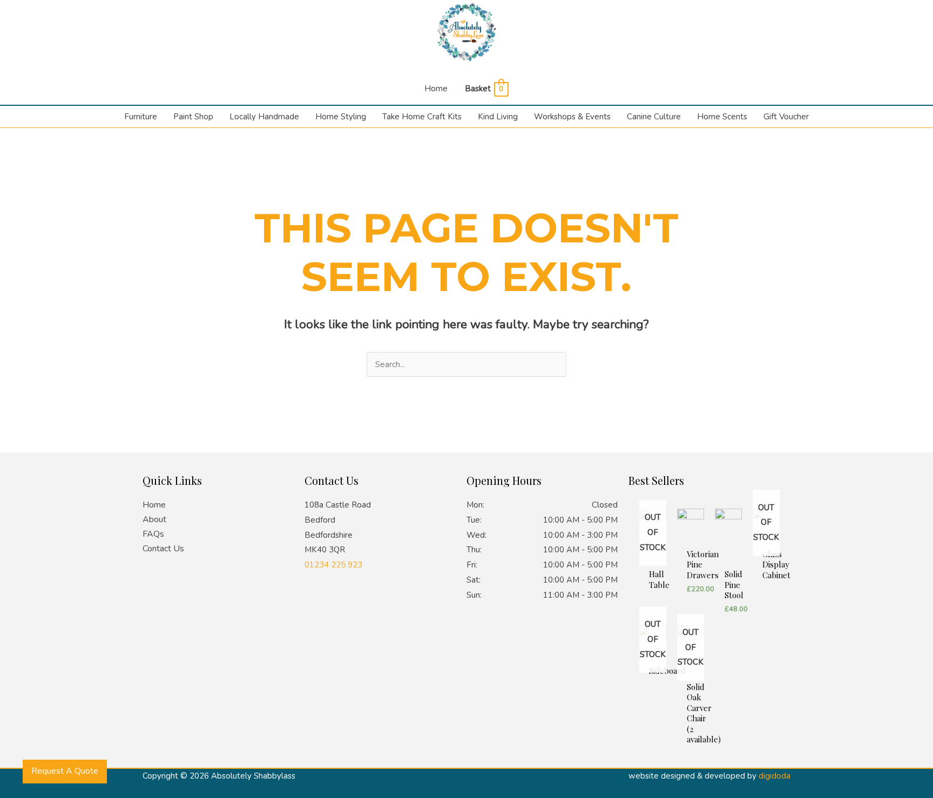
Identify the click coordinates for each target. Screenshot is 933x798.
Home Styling (340, 116)
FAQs (153, 534)
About (154, 519)
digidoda (774, 775)
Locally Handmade (264, 116)
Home (436, 88)
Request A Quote (64, 771)
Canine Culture (654, 116)
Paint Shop (193, 116)
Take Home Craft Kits (422, 116)
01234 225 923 (333, 564)
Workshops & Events (572, 116)
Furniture (140, 116)
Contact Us (163, 548)
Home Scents (722, 116)
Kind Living (498, 116)
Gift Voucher (786, 116)
